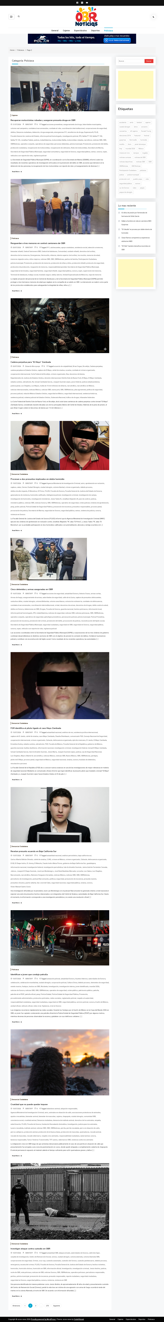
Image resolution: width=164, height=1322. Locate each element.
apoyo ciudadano (67, 247)
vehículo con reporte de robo (32, 629)
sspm (105, 152)
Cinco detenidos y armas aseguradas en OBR (32, 589)
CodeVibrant (79, 1319)
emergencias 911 (60, 132)
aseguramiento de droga (72, 124)
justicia (36, 140)
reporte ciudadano (73, 1276)
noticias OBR (97, 140)
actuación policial (53, 979)
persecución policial (69, 617)
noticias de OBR (38, 1272)
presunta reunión (90, 879)
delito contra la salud (100, 605)
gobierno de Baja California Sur (74, 863)
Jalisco (13, 871)
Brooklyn (86, 366)
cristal (57, 605)
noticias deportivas (126, 162)
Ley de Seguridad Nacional (92, 752)
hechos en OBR (34, 986)
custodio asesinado (53, 1261)
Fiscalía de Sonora (57, 491)
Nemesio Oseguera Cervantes (42, 875)
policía (121, 175)
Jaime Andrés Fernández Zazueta (94, 867)
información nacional (46, 748)
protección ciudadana (19, 148)
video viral (37, 1006)
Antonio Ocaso (84, 593)
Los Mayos (35, 386)
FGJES (47, 491)
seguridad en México (55, 393)
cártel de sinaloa (58, 370)
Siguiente (56, 1306)
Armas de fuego (16, 597)
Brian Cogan (77, 366)
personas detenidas (61, 144)
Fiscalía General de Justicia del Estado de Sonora (83, 491)
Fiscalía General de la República (75, 744)
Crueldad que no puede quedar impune (29, 1104)
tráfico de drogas (72, 397)
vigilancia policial (40, 156)
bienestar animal (32, 1116)
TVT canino (53, 1140)
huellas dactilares (30, 748)
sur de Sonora (124, 188)
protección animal (31, 1132)
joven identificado (82, 986)
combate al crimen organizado (83, 370)
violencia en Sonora (18, 514)
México (141, 149)
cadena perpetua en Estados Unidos (24, 370)
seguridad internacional (73, 393)
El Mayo (85, 378)
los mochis (82, 255)
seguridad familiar (36, 271)
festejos (25, 986)
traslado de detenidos (87, 760)
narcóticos (88, 140)
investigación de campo (87, 495)
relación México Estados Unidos (35, 393)
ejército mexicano (79, 740)
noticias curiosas (125, 157)
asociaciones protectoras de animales (86, 1112)
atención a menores (95, 247)
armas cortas (96, 593)
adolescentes (55, 247)
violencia (50, 1280)
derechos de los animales (84, 1120)
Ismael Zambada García (43, 382)
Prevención (87, 144)
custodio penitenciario (86, 1261)
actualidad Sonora (71, 593)
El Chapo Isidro (20, 863)
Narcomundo (15, 875)
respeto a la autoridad (85, 998)
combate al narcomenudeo (38, 128)
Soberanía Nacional (58, 397)
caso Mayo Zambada (46, 736)
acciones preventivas (55, 124)
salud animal (85, 1136)
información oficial (54, 1268)
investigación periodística (53, 867)
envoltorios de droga (75, 132)
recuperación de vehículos (60, 148)
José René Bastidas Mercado (65, 871)
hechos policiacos (81, 609)
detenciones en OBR (31, 609)
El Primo (41, 491)
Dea (67, 374)
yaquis (142, 188)
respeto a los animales (50, 1136)
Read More (16, 171)
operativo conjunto (27, 144)
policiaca (143, 170)
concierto (144, 127)
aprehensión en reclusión (94, 483)
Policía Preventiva (97, 617)
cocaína (68, 370)
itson (129, 144)
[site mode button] (154, 17)
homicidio (14, 1268)
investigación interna (67, 986)
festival (146, 135)
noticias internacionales (19, 390)
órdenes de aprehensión (99, 503)
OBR (104, 140)
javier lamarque (140, 144)
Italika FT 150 (97, 136)
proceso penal (96, 507)
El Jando (89, 740)
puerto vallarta (30, 883)
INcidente (44, 986)
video (134, 188)
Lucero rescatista (17, 1128)
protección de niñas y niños (61, 263)
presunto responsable (57, 1276)
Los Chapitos (26, 386)
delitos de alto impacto (19, 491)
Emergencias (35, 255)
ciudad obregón (46, 487)
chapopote (66, 1116)
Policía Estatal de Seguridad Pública (39, 507)
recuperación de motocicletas (39, 148)
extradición (27, 382)
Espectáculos (80, 30)
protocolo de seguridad (95, 263)
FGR (46, 744)
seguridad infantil (50, 271)
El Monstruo (32, 491)
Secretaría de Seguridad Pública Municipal (26, 152)
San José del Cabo (44, 883)
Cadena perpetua (96, 366)
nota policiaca (26, 1272)
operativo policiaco (78, 1272)
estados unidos (16, 382)
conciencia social (17, 1120)
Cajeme (66, 30)
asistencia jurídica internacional (86, 732)
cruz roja (42, 1261)
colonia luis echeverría (73, 601)
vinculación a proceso (19, 763)
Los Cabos (88, 871)
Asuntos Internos (81, 979)
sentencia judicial (17, 397)
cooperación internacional (20, 374)
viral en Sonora (55, 1006)
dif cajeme (134, 131)
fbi (33, 382)
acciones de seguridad (55, 593)
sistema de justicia (88, 510)
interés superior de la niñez (67, 255)
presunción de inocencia (62, 507)
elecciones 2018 (125, 135)
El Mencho (38, 863)
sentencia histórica (90, 393)
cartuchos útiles (16, 601)
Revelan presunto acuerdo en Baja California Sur (33, 851)
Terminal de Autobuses (19, 275)
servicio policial (82, 1002)
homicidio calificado (38, 495)
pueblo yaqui (137, 179)
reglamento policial (69, 998)
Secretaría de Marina (95, 148)
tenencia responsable (18, 1140)
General (54, 30)
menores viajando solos (20, 259)
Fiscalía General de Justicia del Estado (25, 136)
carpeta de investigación (20, 1257)
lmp (120, 149)
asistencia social (81, 247)
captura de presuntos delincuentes (88, 597)
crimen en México (58, 859)
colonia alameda (76, 1257)
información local (95, 609)
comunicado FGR (76, 736)
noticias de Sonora (18, 990)
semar (93, 152)
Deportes (95, 30)
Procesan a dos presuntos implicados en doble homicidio (37, 479)
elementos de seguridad (100, 982)
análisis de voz (67, 732)
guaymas (122, 140)
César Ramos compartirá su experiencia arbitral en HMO (135, 239)
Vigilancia (45, 1006)
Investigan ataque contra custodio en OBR (30, 1248)
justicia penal (15, 386)
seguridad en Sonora (68, 152)
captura (13, 487)
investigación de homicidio (21, 499)
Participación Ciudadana (87, 259)
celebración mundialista (29, 982)
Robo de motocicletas (79, 148)
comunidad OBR (90, 1116)
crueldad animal (30, 1120)
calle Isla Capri (94, 1253)
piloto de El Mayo (17, 760)
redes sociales (55, 998)
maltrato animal (30, 1128)
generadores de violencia (20, 495)
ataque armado (64, 1253)
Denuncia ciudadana (24, 132)
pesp (12, 507)
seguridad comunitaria (51, 152)
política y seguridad (57, 879)
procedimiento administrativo (22, 998)
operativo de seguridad (70, 503)
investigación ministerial (40, 499)
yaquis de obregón (125, 192)
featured (137, 135)
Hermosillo (45, 255)
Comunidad (62, 251)
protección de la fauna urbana (49, 1132)
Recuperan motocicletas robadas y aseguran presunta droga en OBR (43, 120)
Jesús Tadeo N (55, 499)
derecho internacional (52, 378)
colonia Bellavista (42, 601)
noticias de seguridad (56, 613)
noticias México (35, 390)
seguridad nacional (59, 760)
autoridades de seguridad (52, 597)
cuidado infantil (73, 251)
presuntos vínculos (18, 883)
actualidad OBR (52, 1253)
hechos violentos (98, 1264)
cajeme (59, 1116)
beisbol (139, 122)
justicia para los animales (87, 1124)
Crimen (35, 1261)
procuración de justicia (19, 510)
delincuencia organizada (62, 740)
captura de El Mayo (45, 370)
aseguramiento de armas (32, 597)
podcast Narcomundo (41, 879)
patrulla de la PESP (17, 994)
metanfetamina (45, 140)
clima (136, 127)
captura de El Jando (18, 736)
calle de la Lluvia (69, 597)
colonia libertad (59, 487)
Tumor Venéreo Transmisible (38, 1140)
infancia (53, 255)
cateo (19, 487)
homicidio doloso (25, 1268)
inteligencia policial (53, 495)
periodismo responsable (95, 1272)
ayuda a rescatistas (18, 1116)
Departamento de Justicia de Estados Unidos (27, 378)
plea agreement (80, 390)
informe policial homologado (51, 136)
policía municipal (76, 144)
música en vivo (124, 153)
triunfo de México (101, 1002)
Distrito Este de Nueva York (71, 378)
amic (83, 483)
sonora (99, 152)
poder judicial (20, 507)
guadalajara (91, 863)
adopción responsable (69, 1109)
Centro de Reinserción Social (40, 1257)
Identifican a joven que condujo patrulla (29, 974)
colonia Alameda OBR (91, 1257)
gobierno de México (94, 744)
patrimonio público (85, 990)
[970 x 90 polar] (82, 39)
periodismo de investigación (21, 879)
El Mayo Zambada (94, 378)
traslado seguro (45, 275)
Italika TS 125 (15, 140)
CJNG (49, 859)
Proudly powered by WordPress (43, 1319)
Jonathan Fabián (27, 140)
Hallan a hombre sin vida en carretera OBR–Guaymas (136, 222)
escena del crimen (27, 1264)
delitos (13, 132)
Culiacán (49, 740)
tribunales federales (87, 397)
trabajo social (33, 275)
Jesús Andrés (95, 1268)
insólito (121, 144)
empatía (98, 1120)
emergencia (15, 1264)
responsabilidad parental (57, 267)
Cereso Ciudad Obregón (31, 487)
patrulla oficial (30, 994)
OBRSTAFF (29, 124)
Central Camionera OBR (32, 251)
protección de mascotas (70, 1132)
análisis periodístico (69, 855)
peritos (13, 1276)
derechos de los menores (20, 255)
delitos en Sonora (17, 609)
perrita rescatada (72, 1128)
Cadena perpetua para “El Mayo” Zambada (31, 362)
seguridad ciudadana (51, 625)
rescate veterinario (34, 1136)
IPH (80, 136)
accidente (122, 122)
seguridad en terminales (20, 271)
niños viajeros (34, 259)
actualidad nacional (54, 732)
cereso (54, 1257)
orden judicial (84, 503)
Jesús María (52, 752)
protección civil (124, 179)
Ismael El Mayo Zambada (97, 748)
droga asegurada (46, 132)
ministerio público (17, 503)
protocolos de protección (20, 267)
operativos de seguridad (44, 144)
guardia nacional (67, 609)
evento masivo (16, 986)
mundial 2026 (94, 986)
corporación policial (58, 982)
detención (36, 132)
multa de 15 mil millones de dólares (53, 386)
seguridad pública (83, 152)
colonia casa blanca (57, 601)
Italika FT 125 (87, 136)
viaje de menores (95, 275)
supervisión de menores (92, 271)
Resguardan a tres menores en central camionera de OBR (38, 243)
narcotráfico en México (85, 386)
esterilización (16, 1124)
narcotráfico (71, 386)
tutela (54, 275)
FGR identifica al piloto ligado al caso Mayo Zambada (36, 728)
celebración (15, 982)
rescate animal (95, 1132)
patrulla (96, 990)
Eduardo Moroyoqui (32, 366)
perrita (63, 1128)
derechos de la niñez (87, 251)
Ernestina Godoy (17, 744)
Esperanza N (88, 132)
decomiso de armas (67, 605)
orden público (72, 990)
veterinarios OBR (64, 1140)
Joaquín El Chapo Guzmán (26, 871)
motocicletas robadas (75, 140)
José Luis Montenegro (45, 871)
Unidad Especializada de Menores (75, 275)
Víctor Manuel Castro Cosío (21, 887)
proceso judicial (17, 393)
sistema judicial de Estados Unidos (37, 397)
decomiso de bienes (77, 374)
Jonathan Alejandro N (70, 499)
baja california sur (85, 855)
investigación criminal (70, 495)
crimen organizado (58, 374)
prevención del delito (100, 144)
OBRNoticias (15, 144)
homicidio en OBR (39, 1268)
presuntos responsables (81, 507)
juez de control (84, 499)
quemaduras (84, 1132)
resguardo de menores (38, 267)
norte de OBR (15, 1272)
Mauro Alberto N (27, 756)
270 (47, 1306)
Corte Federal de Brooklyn (40, 374)
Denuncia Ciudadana (20, 474)
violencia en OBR (61, 1280)
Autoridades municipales (92, 124)
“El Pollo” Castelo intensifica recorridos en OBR (135, 248)
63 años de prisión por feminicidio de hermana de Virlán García (134, 214)
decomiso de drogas (84, 605)
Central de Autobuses (49, 251)
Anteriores (16, 1306)
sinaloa (69, 760)
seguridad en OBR (66, 625)
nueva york (56, 390)
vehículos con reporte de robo (22, 156)
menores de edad (93, 255)
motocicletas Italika (59, 140)
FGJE (96, 132)
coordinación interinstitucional (73, 128)
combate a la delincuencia (92, 601)
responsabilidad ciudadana (21, 1002)
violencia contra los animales (82, 1140)
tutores (59, 275)
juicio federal (76, 382)
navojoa (136, 153)
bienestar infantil (17, 251)
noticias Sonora (41, 503)
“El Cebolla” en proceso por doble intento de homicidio (136, 231)
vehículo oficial (27, 1006)
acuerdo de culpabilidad (63, 366)
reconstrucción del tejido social (93, 621)
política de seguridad (94, 390)
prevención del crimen (38, 621)
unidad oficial (16, 1006)
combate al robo (55, 128)
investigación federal (79, 748)
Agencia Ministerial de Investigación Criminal (63, 483)
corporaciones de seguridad (96, 128)
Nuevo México (71, 756)
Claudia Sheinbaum (62, 736)
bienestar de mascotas (47, 1116)
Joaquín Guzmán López (62, 382)
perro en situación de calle (89, 1128)
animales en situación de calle (60, 1112)
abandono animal (53, 1109)
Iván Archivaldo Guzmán (38, 752)
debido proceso (86, 487)
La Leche (80, 871)
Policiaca (108, 30)
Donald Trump (146, 131)
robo (147, 179)
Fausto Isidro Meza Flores (52, 863)
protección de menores (41, 263)
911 (48, 247)
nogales (145, 153)
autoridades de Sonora (97, 979)
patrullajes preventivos (52, 617)
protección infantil (79, 263)
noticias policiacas (82, 613)
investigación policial (70, 136)
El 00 (12, 863)
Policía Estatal (46, 994)
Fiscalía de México (55, 744)
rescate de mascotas (18, 1136)
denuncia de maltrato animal (63, 1120)
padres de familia (71, 259)
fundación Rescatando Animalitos (54, 1124)
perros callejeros (17, 1132)
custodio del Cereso (69, 1261)
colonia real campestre (19, 128)
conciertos (123, 131)
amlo (131, 122)
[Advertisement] (135, 85)
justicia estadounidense (91, 382)
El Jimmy (30, 863)
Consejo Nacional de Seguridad (95, 736)
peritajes (94, 756)
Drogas (42, 609)
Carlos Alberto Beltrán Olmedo (22, 859)
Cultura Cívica (72, 982)
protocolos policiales (41, 998)
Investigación (53, 986)
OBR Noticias (136, 166)
